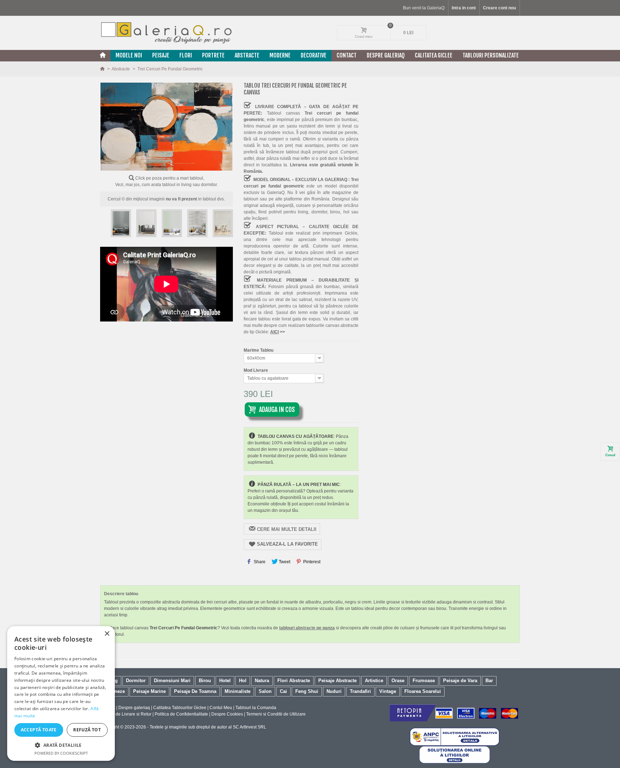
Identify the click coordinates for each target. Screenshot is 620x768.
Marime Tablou (259, 350)
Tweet (284, 561)
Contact (347, 55)
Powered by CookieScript (61, 753)
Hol (242, 680)
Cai (283, 691)
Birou (205, 680)
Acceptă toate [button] (39, 730)
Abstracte (247, 55)
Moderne (280, 55)
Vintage (387, 691)
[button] (61, 745)
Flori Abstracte (293, 680)
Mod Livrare (256, 370)
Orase (397, 680)
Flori (185, 55)
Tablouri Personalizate (490, 55)
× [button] (106, 634)
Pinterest (311, 561)
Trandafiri (360, 691)
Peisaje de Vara (460, 680)
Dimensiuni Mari (172, 680)
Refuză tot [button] (87, 730)
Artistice (374, 680)
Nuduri (334, 691)
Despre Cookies (227, 714)
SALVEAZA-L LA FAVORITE (287, 544)
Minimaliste (237, 691)
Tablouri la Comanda (255, 707)
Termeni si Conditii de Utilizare (276, 714)
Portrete (213, 55)
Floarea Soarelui (422, 691)
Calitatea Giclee (433, 55)
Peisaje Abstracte (337, 680)
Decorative (314, 55)
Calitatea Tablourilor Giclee (179, 707)
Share (259, 561)
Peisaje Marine (149, 691)
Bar (489, 680)
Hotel (225, 680)
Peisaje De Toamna (195, 691)
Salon (265, 691)
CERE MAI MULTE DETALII (286, 529)
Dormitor (136, 680)
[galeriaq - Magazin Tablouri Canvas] (166, 32)
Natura (262, 680)
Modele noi (129, 55)
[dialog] (61, 693)
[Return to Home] (102, 68)
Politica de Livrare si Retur (125, 714)
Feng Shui (306, 691)
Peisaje (160, 55)
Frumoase (424, 680)
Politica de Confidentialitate (181, 714)
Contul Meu (221, 707)
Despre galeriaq (386, 55)
